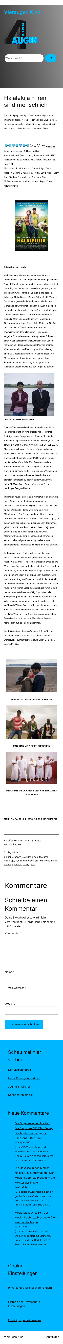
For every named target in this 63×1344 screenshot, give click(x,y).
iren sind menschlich (26, 860)
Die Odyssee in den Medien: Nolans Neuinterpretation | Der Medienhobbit (34, 1172)
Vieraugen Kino (22, 12)
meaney (8, 864)
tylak (32, 864)
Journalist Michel (19, 1086)
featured (44, 856)
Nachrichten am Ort (20, 1094)
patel (25, 864)
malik (54, 860)
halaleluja (9, 860)
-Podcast (24, 1078)
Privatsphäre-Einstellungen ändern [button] (30, 1287)
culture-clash (30, 856)
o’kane (17, 864)
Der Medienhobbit (19, 1069)
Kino (39, 840)
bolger (7, 856)
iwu (41, 860)
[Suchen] (50, 58)
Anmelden (52, 1336)
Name (9, 972)
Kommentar (13, 933)
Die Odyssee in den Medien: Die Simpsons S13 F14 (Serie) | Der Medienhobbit (34, 1128)
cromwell (17, 856)
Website (10, 1003)
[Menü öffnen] (57, 35)
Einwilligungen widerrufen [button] (24, 1320)
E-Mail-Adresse (16, 988)
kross (47, 860)
